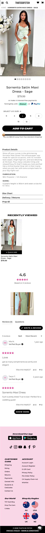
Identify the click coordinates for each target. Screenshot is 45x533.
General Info (9, 481)
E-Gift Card (26, 469)
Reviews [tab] (7, 322)
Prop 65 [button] (6, 202)
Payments (8, 478)
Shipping (8, 465)
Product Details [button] (10, 149)
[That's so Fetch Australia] (26, 504)
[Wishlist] (38, 2)
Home (3, 7)
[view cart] (42, 2)
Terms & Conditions (30, 531)
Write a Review (33, 328)
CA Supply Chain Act (30, 479)
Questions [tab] (19, 322)
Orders (7, 471)
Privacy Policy (27, 472)
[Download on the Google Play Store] (30, 439)
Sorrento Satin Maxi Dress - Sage (23, 7)
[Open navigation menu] (2, 2)
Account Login (27, 463)
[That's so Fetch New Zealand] (35, 516)
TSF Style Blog (10, 502)
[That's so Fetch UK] (26, 516)
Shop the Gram (10, 505)
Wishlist (25, 482)
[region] (22, 303)
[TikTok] (11, 447)
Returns (8, 475)
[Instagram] (15, 447)
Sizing (7, 468)
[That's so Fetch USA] (35, 504)
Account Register (28, 466)
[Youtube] (20, 447)
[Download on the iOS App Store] (15, 439)
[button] (6, 116)
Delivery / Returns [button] (11, 198)
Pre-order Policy (28, 476)
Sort (20, 336)
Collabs (7, 508)
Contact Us (9, 491)
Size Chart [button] (7, 193)
